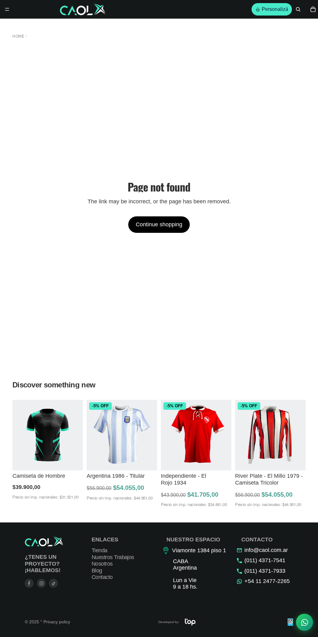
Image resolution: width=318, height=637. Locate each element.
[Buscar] (298, 9)
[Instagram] (41, 583)
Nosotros (102, 564)
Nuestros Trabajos (113, 557)
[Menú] (7, 9)
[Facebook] (29, 583)
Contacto (102, 577)
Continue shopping (159, 224)
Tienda (99, 550)
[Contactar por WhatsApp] (304, 623)
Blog (97, 570)
